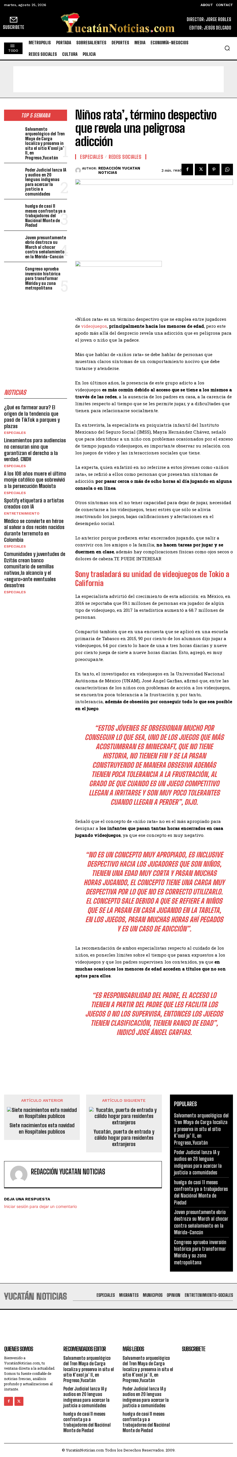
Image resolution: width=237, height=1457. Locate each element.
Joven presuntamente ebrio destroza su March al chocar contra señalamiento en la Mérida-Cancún (45, 247)
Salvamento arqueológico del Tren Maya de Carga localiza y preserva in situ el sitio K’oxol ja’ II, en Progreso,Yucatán (45, 143)
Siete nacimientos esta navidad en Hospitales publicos (42, 1128)
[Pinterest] (214, 169)
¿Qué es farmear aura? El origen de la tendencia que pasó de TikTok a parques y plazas (32, 416)
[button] (227, 48)
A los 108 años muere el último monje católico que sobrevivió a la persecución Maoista (35, 479)
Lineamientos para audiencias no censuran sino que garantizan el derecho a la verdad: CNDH (35, 449)
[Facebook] (187, 169)
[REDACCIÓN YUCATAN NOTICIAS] (78, 170)
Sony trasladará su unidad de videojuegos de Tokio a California (152, 579)
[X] (200, 169)
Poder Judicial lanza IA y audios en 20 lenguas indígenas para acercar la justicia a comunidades (45, 181)
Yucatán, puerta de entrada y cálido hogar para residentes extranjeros (124, 1138)
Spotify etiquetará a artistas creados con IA (34, 503)
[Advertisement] (118, 79)
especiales (15, 432)
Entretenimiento (21, 513)
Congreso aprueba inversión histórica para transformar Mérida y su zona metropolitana (42, 278)
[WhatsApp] (227, 169)
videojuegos (94, 326)
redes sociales (125, 156)
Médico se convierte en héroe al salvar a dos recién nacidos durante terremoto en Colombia (34, 530)
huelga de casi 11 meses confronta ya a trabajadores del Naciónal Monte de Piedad (45, 215)
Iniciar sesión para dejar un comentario (40, 1206)
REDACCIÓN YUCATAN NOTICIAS (119, 170)
